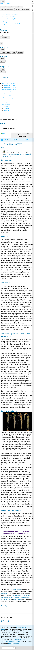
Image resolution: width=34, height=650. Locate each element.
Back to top (4, 605)
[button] (6, 108)
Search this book (4, 32)
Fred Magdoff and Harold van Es (16, 151)
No (10, 621)
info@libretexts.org (13, 643)
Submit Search (5, 37)
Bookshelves (20, 140)
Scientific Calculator (8, 96)
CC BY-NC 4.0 (5, 593)
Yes (4, 621)
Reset (2, 49)
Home (9, 140)
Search (3, 648)
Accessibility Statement (13, 641)
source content (17, 599)
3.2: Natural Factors (15, 589)
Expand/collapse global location (32, 139)
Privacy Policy (18, 639)
